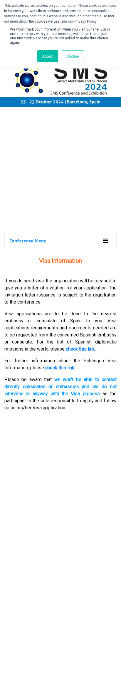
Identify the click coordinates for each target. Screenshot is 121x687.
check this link (80, 349)
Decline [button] (73, 55)
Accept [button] (47, 55)
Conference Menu (27, 241)
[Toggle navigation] (105, 240)
